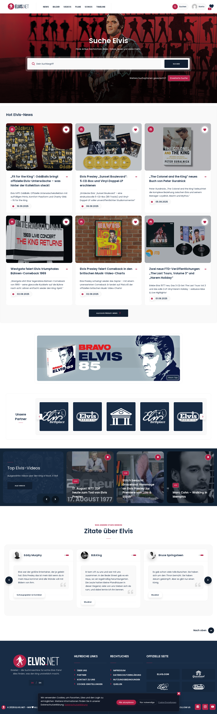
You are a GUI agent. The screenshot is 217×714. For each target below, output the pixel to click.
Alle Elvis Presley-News (107, 313)
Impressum (119, 670)
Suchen (176, 64)
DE (32, 682)
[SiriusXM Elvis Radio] (87, 416)
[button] (203, 417)
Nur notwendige (147, 702)
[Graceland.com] (121, 416)
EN (40, 682)
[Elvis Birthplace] (54, 416)
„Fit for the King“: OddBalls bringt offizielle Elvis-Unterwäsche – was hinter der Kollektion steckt (36, 180)
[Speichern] (66, 129)
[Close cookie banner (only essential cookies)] (178, 693)
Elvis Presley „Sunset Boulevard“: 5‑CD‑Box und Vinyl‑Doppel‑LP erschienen (103, 180)
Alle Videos (20, 485)
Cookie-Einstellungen (167, 702)
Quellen (117, 684)
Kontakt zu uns (86, 679)
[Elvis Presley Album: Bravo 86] (108, 358)
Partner (81, 675)
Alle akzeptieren (126, 702)
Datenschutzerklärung (127, 675)
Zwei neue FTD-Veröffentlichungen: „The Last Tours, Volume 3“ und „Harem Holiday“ (174, 273)
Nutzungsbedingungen (126, 679)
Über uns (82, 670)
